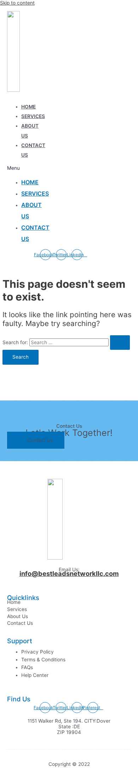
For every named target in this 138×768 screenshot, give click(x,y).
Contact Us (20, 623)
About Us (17, 616)
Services (33, 116)
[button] (19, 168)
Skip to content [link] (17, 3)
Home (28, 107)
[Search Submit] (120, 342)
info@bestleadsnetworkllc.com (69, 573)
